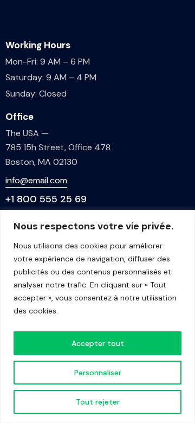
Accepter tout (98, 343)
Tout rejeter (98, 402)
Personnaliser (97, 372)
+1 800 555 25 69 (46, 199)
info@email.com (36, 180)
